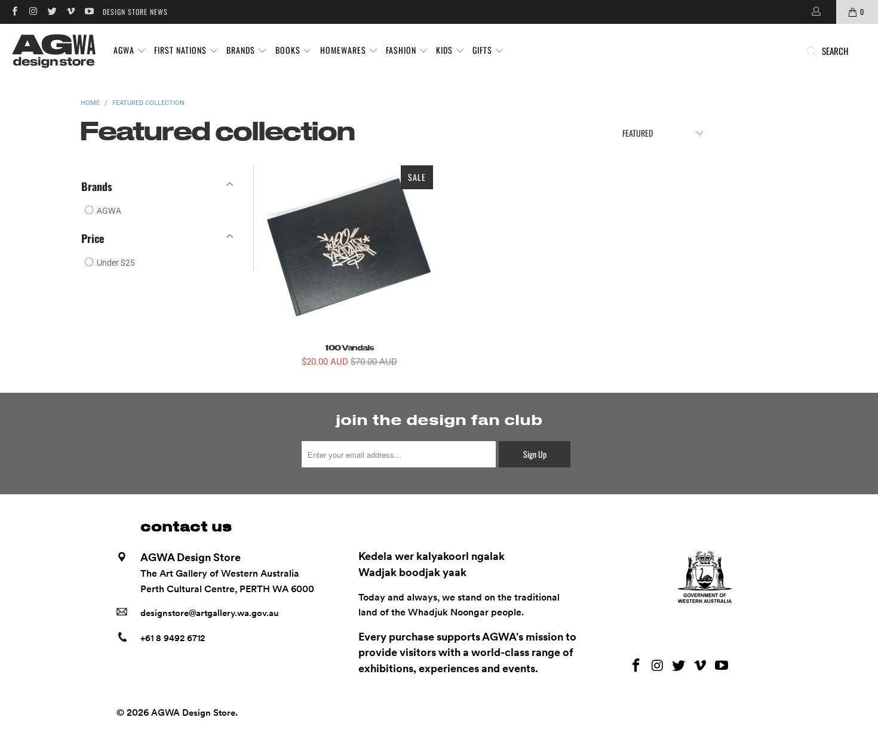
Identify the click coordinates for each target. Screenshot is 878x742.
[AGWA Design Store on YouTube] (89, 12)
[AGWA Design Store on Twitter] (52, 12)
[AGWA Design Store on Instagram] (32, 12)
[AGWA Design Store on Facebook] (14, 12)
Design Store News (135, 12)
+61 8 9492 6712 (172, 638)
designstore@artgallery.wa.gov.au (209, 613)
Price (92, 238)
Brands (96, 186)
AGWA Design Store (193, 712)
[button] (129, 51)
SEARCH (835, 50)
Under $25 (115, 262)
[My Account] (815, 12)
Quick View (349, 276)
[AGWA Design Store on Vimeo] (70, 12)
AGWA (108, 210)
